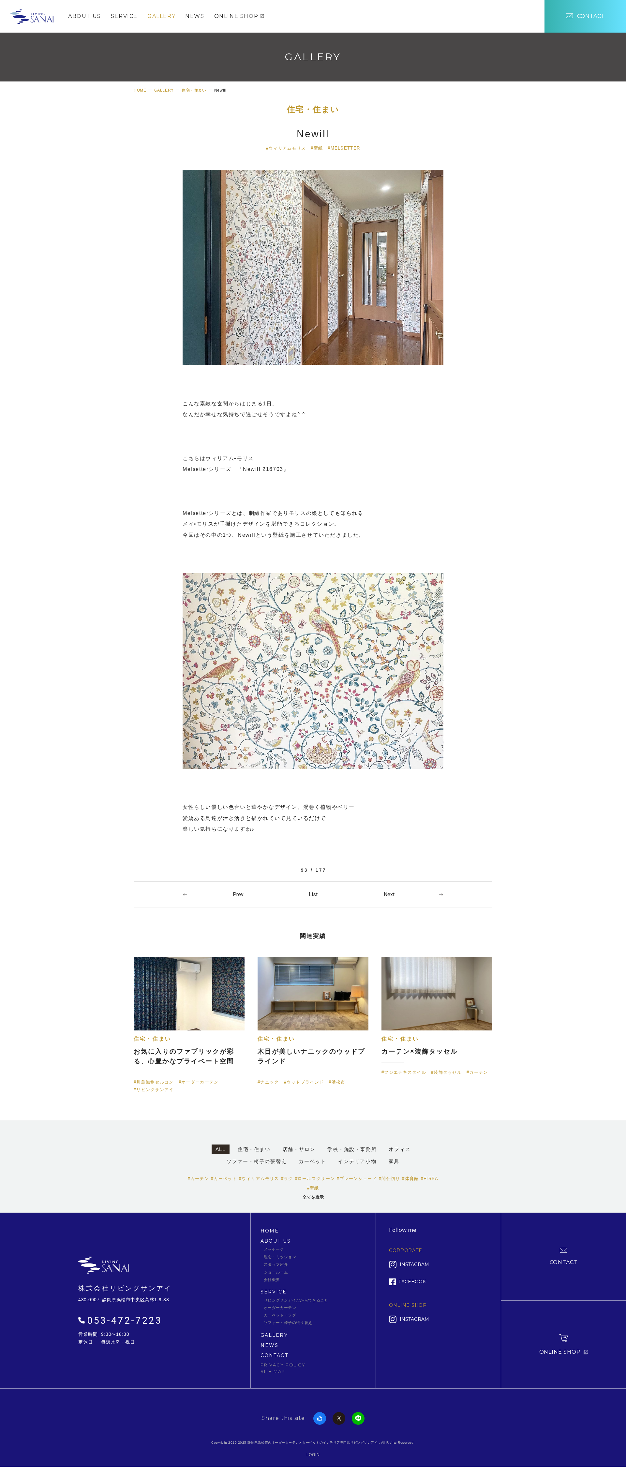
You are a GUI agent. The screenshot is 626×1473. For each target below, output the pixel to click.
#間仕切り (389, 1178)
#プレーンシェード (357, 1178)
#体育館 (410, 1178)
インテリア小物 (357, 1161)
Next (389, 894)
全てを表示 (313, 1197)
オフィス (399, 1149)
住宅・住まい (313, 109)
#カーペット (224, 1178)
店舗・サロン (299, 1149)
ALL (221, 1149)
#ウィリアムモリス (286, 148)
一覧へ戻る (313, 894)
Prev (238, 894)
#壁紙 (317, 148)
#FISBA (430, 1178)
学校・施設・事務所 (352, 1149)
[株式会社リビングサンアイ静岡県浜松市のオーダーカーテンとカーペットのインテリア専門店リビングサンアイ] (32, 15)
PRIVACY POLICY (283, 1364)
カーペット (312, 1161)
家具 (394, 1161)
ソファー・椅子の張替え (257, 1161)
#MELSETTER (344, 148)
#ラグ (287, 1178)
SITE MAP (273, 1371)
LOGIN (313, 1454)
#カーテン (198, 1178)
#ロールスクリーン (315, 1178)
